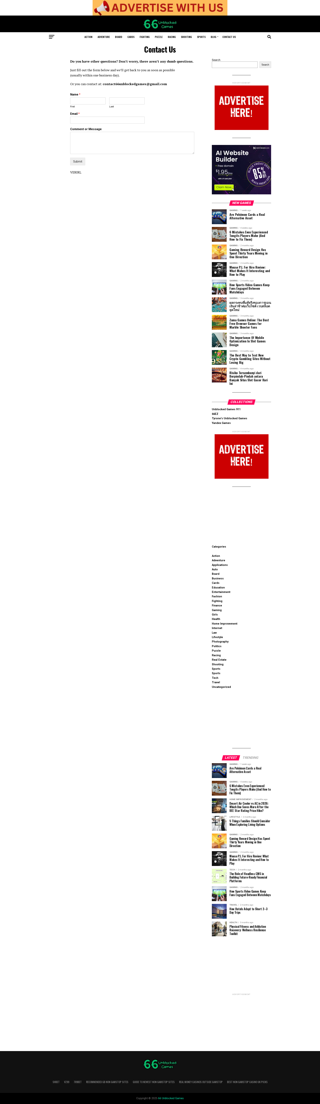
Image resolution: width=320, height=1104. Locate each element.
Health (216, 619)
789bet (78, 1082)
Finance (217, 605)
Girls (215, 614)
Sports (201, 37)
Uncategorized (221, 687)
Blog (213, 37)
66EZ (215, 414)
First (72, 106)
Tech (215, 678)
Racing (172, 37)
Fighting (145, 37)
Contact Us (229, 37)
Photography (220, 641)
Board (118, 37)
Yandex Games (221, 423)
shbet (56, 1082)
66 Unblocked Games (171, 1098)
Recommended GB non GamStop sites (107, 1082)
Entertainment (221, 592)
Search (216, 60)
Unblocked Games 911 (226, 409)
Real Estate (219, 659)
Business (218, 578)
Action (88, 37)
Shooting (186, 37)
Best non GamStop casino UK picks (247, 1082)
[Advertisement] (241, 517)
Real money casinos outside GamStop (201, 1082)
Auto (215, 569)
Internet (217, 628)
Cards (130, 37)
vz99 (66, 1082)
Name (75, 94)
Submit (77, 161)
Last (111, 106)
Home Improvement (224, 623)
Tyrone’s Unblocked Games (229, 418)
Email (75, 114)
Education (218, 587)
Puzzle (159, 37)
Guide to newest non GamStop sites (154, 1082)
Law (214, 632)
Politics (216, 646)
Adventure (104, 37)
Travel (216, 682)
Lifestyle (217, 637)
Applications (220, 565)
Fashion (217, 596)
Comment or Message (86, 129)
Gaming (217, 610)
